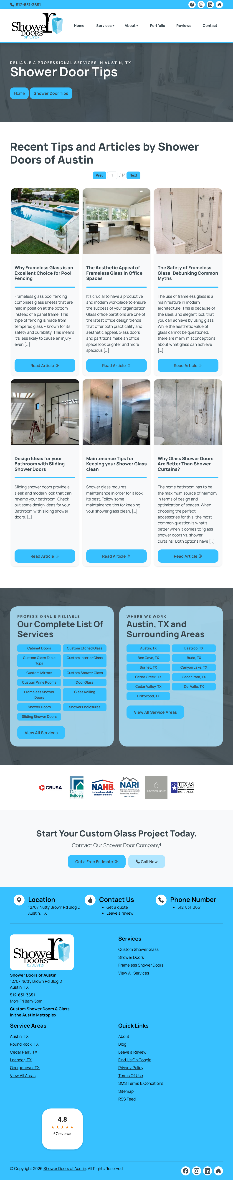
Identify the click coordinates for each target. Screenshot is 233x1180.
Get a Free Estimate (94, 861)
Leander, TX (21, 1059)
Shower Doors (39, 707)
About (123, 1036)
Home (79, 25)
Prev (99, 175)
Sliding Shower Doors (39, 716)
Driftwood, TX (148, 696)
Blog (122, 1044)
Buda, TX (194, 657)
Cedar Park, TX (194, 677)
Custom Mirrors (39, 672)
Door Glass (85, 682)
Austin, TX (148, 648)
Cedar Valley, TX (148, 686)
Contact (210, 25)
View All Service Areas (155, 712)
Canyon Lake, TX (193, 667)
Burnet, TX (148, 667)
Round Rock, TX (24, 1044)
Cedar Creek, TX (148, 677)
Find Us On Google (134, 1059)
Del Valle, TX (194, 686)
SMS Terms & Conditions (140, 1083)
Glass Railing (84, 692)
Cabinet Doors (39, 648)
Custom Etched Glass (84, 648)
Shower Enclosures (84, 707)
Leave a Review (132, 1052)
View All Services (41, 732)
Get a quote (117, 907)
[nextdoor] (219, 4)
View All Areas (22, 1075)
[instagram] (201, 4)
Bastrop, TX (193, 648)
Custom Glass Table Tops (39, 660)
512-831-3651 (28, 4)
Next (133, 175)
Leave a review (120, 913)
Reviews (183, 25)
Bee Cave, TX (148, 657)
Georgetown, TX (25, 1067)
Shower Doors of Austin (64, 1168)
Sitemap (126, 1091)
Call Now (149, 861)
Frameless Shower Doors (39, 695)
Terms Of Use (130, 1075)
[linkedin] (210, 4)
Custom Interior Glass (85, 657)
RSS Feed (127, 1099)
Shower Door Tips (51, 93)
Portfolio (157, 25)
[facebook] (192, 4)
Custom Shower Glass (85, 672)
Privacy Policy (130, 1067)
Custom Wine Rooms (39, 682)
